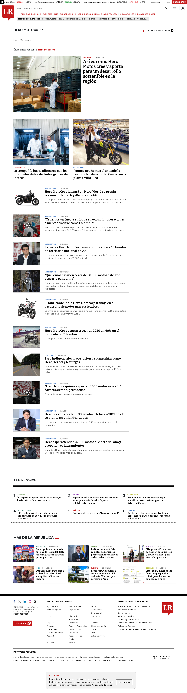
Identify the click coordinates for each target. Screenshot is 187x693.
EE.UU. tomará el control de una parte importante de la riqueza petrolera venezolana (39, 516)
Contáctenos (124, 613)
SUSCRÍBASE (179, 2)
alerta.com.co (109, 660)
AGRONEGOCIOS (85, 14)
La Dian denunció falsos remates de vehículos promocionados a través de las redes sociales (104, 553)
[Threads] (36, 602)
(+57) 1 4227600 (20, 614)
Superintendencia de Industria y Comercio (137, 629)
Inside (93, 629)
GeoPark (131, 19)
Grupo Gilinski (118, 19)
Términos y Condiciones (128, 619)
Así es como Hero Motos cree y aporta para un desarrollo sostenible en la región (103, 71)
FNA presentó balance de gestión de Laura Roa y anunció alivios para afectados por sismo (159, 553)
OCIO (56, 14)
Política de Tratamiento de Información (135, 623)
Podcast (50, 636)
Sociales (50, 642)
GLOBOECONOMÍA (68, 14)
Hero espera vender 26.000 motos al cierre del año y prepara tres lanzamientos (83, 443)
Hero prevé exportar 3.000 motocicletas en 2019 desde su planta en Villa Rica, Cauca (85, 416)
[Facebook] (15, 602)
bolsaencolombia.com (114, 657)
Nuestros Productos (127, 610)
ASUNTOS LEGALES (112, 14)
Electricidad (104, 19)
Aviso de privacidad (126, 616)
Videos (72, 642)
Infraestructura (75, 629)
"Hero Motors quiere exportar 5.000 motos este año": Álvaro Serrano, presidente (83, 388)
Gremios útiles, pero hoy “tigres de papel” (96, 513)
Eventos (94, 623)
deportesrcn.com (125, 660)
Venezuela (142, 19)
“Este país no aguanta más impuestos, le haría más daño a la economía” (39, 499)
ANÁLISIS (98, 14)
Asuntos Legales (54, 610)
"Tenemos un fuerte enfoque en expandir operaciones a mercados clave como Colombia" (85, 221)
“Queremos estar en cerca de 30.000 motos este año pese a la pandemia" (82, 277)
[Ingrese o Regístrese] (183, 8)
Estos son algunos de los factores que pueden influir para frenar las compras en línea (159, 575)
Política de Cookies (102, 685)
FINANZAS (25, 14)
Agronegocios (53, 606)
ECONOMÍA (36, 14)
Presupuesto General (54, 19)
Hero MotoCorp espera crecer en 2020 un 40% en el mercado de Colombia (82, 332)
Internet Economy (55, 632)
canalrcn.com (48, 660)
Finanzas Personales (78, 626)
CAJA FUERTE (128, 14)
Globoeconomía (98, 626)
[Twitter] (20, 602)
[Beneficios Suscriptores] (174, 8)
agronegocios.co (44, 657)
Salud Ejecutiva (98, 636)
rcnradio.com (63, 660)
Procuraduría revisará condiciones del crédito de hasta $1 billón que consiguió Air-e (104, 575)
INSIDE (152, 14)
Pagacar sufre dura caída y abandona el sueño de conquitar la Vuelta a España (50, 575)
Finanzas (50, 626)
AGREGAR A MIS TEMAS (159, 30)
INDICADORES (141, 14)
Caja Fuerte (74, 610)
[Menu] (19, 14)
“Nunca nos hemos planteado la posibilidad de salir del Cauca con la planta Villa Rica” (99, 174)
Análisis (94, 606)
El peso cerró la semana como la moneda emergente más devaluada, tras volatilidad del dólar (95, 500)
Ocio (93, 632)
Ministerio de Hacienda (76, 19)
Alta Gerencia (75, 606)
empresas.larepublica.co (66, 657)
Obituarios (73, 632)
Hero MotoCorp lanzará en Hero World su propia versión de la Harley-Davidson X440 (80, 193)
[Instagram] (31, 602)
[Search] (166, 8)
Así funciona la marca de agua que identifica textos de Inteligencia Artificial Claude (146, 500)
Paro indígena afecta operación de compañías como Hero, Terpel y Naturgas (83, 360)
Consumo (51, 616)
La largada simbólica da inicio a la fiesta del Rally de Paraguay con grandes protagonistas (50, 553)
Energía (92, 19)
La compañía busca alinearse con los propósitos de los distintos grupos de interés (40, 174)
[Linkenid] (26, 602)
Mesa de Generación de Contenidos (134, 606)
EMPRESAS (47, 14)
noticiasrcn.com (79, 660)
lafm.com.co (94, 660)
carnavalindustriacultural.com (26, 660)
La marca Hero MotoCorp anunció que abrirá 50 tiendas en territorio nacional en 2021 (85, 249)
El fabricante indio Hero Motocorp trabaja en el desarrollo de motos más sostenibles (79, 304)
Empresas (51, 623)
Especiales (73, 623)
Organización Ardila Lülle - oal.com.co (161, 657)
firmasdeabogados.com (90, 657)
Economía (95, 616)
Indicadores (52, 629)
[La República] (8, 13)
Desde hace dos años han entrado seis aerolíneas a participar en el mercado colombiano (148, 516)
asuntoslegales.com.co (23, 657)
